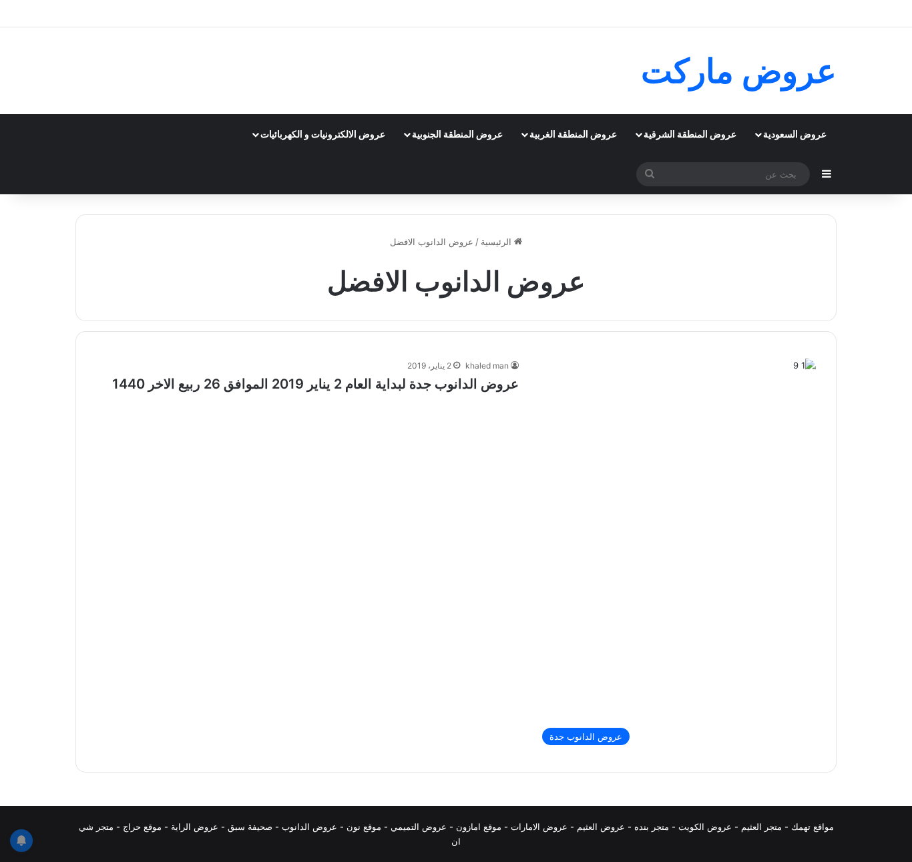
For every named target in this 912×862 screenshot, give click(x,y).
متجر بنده (651, 826)
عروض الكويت (705, 826)
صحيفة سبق (250, 826)
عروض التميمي (419, 826)
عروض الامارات (539, 826)
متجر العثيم (761, 826)
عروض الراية (194, 826)
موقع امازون (478, 826)
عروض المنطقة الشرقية (690, 134)
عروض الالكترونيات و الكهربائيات (322, 134)
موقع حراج (142, 826)
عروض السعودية (795, 134)
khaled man (487, 366)
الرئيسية (497, 241)
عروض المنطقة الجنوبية (457, 134)
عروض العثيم (601, 826)
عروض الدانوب (309, 826)
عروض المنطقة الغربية (573, 134)
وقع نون (362, 826)
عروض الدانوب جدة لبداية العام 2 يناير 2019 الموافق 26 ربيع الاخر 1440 (315, 384)
